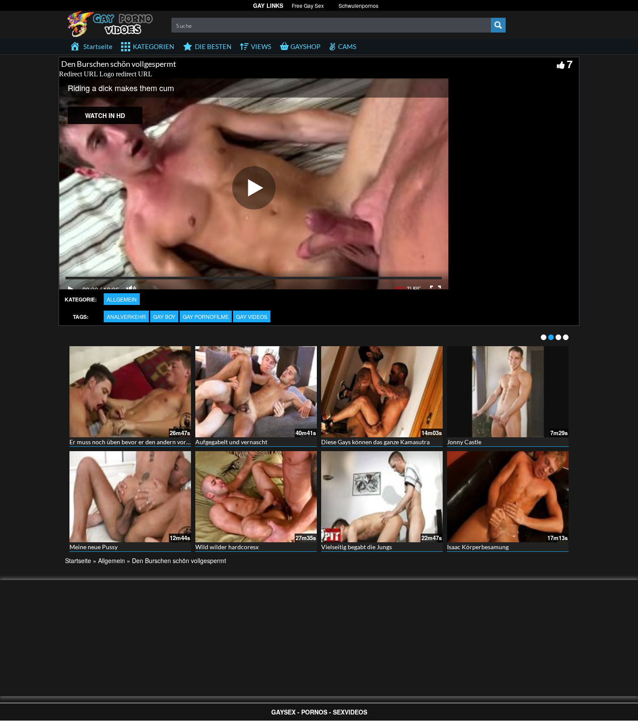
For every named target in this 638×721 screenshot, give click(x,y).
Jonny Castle (464, 442)
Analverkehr (126, 316)
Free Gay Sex (308, 5)
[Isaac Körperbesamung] (508, 496)
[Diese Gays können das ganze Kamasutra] (382, 391)
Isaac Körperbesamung (478, 547)
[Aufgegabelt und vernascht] (256, 391)
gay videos (251, 316)
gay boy (164, 316)
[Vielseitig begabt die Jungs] (382, 496)
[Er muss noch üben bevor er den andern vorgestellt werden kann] (130, 391)
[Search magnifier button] (498, 25)
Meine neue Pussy (93, 547)
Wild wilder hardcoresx (227, 547)
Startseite (78, 560)
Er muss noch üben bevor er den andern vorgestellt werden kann (155, 442)
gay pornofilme (206, 316)
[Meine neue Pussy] (130, 496)
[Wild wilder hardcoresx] (256, 496)
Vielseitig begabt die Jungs (356, 547)
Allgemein (122, 299)
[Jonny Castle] (508, 391)
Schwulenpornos (358, 5)
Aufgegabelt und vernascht (231, 442)
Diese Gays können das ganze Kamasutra (375, 442)
